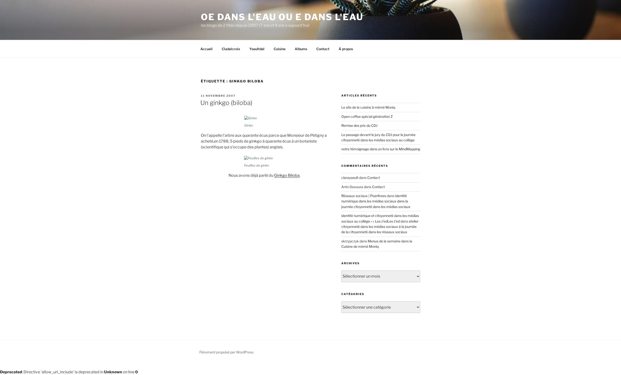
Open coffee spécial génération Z (367, 116)
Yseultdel (256, 49)
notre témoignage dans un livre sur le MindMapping (380, 149)
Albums (301, 49)
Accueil (206, 49)
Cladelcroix (231, 49)
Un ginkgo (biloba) (226, 102)
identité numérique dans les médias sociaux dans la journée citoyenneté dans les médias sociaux (375, 201)
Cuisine (280, 49)
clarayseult (349, 178)
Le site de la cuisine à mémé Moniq (368, 107)
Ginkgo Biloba (287, 175)
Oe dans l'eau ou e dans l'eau (282, 17)
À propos (346, 49)
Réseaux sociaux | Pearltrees (363, 196)
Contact (322, 49)
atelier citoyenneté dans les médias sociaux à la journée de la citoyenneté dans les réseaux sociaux (379, 226)
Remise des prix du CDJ (359, 125)
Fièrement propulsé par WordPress (226, 352)
